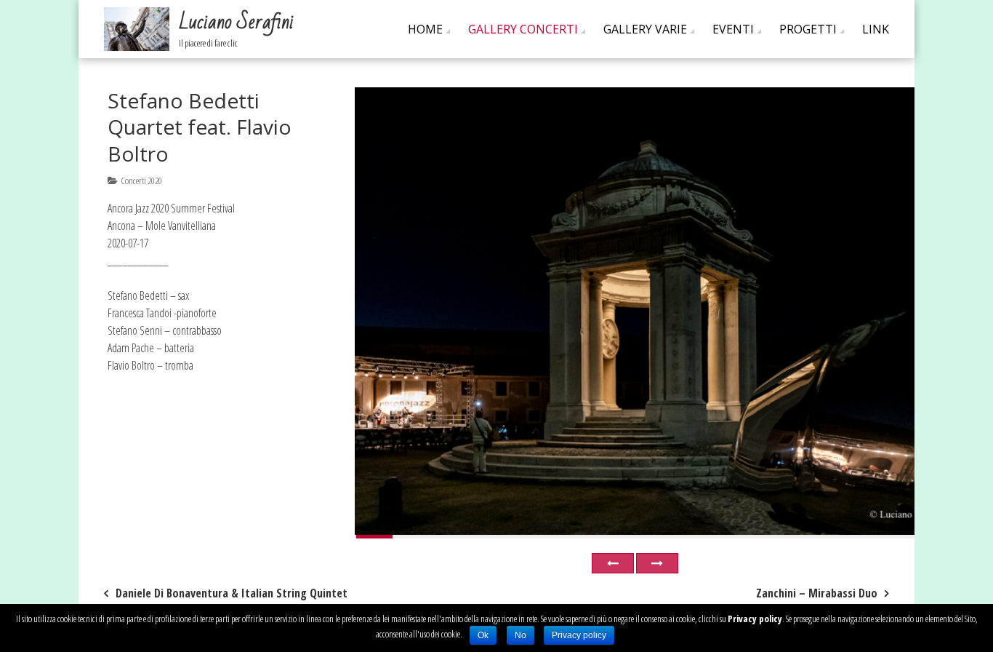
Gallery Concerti (523, 29)
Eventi (733, 29)
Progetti (808, 29)
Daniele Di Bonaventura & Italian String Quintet (231, 593)
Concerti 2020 (141, 180)
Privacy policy (755, 618)
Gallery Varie (645, 29)
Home (425, 29)
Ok (483, 635)
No (520, 635)
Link (875, 29)
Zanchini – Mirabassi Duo (816, 593)
